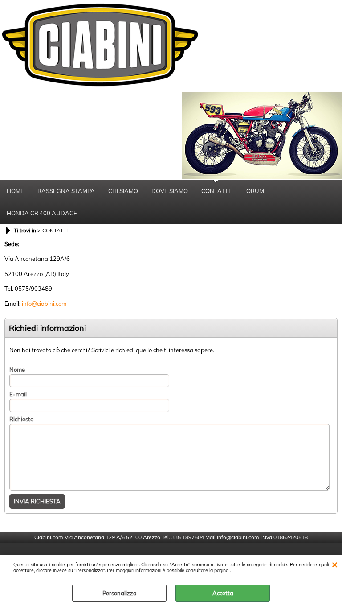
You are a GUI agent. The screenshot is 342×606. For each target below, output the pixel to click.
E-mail (18, 394)
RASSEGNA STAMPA (66, 190)
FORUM (253, 190)
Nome (17, 369)
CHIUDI (335, 564)
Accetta (222, 593)
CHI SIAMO (123, 190)
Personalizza (119, 593)
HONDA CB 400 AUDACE (42, 213)
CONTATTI (215, 190)
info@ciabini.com (44, 303)
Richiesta (21, 419)
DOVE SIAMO (169, 190)
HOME (15, 190)
